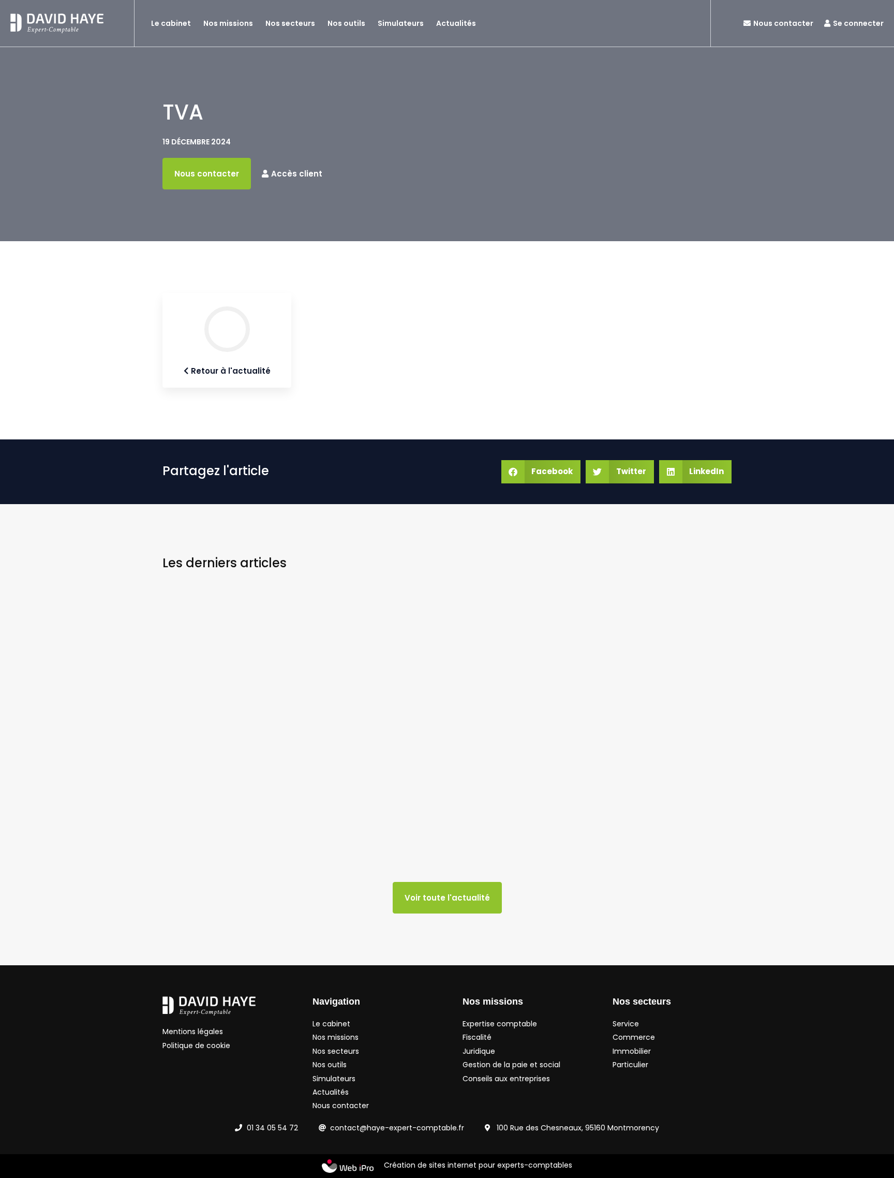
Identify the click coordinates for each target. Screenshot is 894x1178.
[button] (541, 471)
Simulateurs (401, 23)
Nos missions (228, 23)
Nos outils (346, 23)
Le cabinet (171, 23)
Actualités (456, 23)
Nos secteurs (290, 23)
